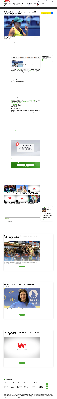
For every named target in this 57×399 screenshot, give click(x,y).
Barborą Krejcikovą (35, 72)
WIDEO (31, 7)
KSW (5, 388)
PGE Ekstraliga (26, 387)
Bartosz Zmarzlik (41, 385)
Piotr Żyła (33, 387)
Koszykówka (38, 7)
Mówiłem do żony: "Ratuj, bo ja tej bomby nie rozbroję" (33, 203)
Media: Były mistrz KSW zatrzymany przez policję (48, 210)
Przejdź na (7, 1)
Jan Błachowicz (41, 386)
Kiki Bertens (28, 75)
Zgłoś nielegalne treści (9, 221)
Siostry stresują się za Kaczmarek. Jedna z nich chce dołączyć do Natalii (21, 193)
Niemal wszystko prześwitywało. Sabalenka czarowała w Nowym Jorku (47, 213)
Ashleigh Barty (18, 69)
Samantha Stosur (13, 180)
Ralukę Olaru (34, 100)
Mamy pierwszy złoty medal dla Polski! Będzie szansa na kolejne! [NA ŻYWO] (9, 203)
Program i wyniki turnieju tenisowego (17, 130)
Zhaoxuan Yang (18, 71)
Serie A (25, 386)
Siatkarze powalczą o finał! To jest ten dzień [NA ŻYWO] (21, 203)
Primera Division (19, 386)
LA (44, 7)
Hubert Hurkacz (41, 387)
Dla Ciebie (6, 7)
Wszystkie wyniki (49, 4)
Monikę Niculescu (29, 100)
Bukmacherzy (23, 7)
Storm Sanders (31, 70)
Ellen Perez (33, 99)
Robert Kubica (34, 385)
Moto (42, 7)
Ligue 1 (18, 387)
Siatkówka (16, 7)
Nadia (38, 93)
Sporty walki (27, 7)
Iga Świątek (33, 386)
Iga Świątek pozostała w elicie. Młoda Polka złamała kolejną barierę (21, 133)
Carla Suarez (31, 101)
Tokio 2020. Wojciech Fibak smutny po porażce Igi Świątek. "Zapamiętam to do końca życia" (31, 64)
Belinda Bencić (13, 102)
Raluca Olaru (20, 180)
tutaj (19, 397)
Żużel (19, 7)
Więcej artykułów (46, 219)
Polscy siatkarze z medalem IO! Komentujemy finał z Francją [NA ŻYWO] (33, 193)
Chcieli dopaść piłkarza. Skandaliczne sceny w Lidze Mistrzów (47, 216)
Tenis (13, 7)
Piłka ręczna (34, 7)
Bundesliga (25, 385)
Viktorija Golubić (18, 102)
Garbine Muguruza (26, 101)
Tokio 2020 (7, 10)
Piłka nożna (10, 7)
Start (4, 10)
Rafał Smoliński (8, 37)
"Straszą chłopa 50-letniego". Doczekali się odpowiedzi (46, 218)
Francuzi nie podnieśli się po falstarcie (9, 192)
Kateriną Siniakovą (14, 73)
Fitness (5, 387)
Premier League (19, 385)
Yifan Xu (13, 71)
